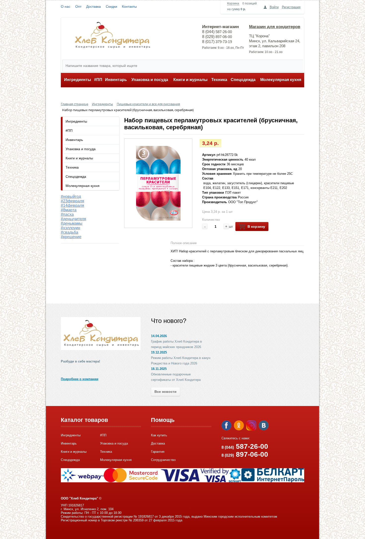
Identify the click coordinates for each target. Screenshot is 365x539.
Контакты (129, 6)
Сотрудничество (163, 460)
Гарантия (157, 451)
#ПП (98, 80)
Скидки (111, 6)
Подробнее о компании (79, 379)
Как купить (159, 435)
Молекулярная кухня (280, 80)
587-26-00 (244, 446)
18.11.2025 (159, 369)
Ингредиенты (77, 80)
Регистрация (291, 7)
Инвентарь (116, 80)
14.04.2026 (159, 336)
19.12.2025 (159, 352)
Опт (78, 6)
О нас (65, 6)
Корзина (233, 3)
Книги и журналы (190, 80)
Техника (219, 80)
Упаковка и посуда (149, 80)
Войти (274, 7)
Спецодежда (243, 80)
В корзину (256, 226)
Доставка (93, 6)
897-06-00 (244, 454)
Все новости (165, 392)
